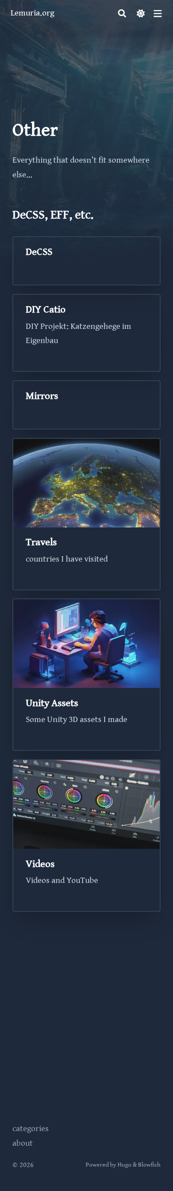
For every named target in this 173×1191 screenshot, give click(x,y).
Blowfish (149, 1164)
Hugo (124, 1164)
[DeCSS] (86, 261)
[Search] (122, 13)
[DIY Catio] (86, 333)
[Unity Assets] (86, 674)
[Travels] (86, 514)
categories (30, 1128)
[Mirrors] (86, 405)
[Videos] (86, 835)
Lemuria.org (32, 13)
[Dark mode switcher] (141, 13)
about (22, 1143)
